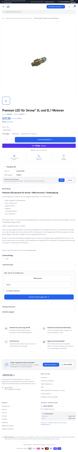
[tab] (6, 100)
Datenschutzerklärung (47, 381)
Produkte (4, 419)
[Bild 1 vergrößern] (39, 58)
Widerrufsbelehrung (46, 384)
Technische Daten (39, 265)
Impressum (44, 377)
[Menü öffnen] (3, 7)
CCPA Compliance (46, 394)
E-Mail (61, 180)
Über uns (4, 413)
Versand (4, 416)
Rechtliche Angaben (39, 312)
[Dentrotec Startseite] (8, 6)
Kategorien (5, 422)
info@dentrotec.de (48, 409)
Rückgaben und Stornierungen (49, 397)
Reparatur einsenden (50, 364)
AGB (42, 387)
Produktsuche (6, 406)
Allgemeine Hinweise (8, 425)
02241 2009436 (67, 1)
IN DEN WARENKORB (44, 139)
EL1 (7, 130)
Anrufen (70, 180)
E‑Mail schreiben (49, 1)
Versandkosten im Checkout (29, 134)
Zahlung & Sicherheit (39, 307)
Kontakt (4, 409)
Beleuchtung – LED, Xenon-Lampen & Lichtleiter (19, 18)
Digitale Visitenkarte (7, 429)
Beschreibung (39, 189)
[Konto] (69, 7)
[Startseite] (3, 18)
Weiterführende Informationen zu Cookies (53, 390)
